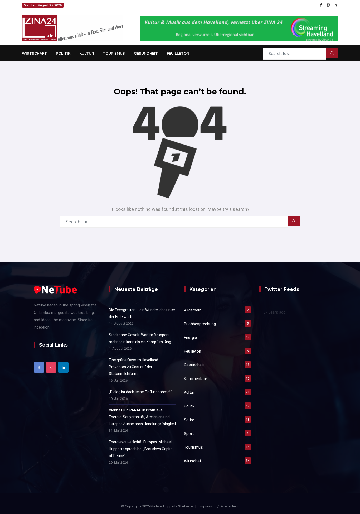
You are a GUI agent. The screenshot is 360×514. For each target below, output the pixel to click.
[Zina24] (72, 28)
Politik (63, 53)
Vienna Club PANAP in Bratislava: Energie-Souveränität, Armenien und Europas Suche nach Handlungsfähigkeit (142, 417)
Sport (189, 433)
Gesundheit (146, 53)
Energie (190, 337)
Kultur (86, 53)
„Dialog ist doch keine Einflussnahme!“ (140, 392)
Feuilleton (178, 53)
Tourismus (114, 53)
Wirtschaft (34, 53)
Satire (189, 419)
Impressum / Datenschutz (219, 506)
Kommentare (195, 378)
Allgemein (192, 310)
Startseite (185, 506)
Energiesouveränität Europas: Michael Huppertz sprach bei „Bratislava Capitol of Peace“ (141, 449)
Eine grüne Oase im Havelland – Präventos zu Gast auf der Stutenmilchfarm (135, 367)
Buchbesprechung (200, 323)
